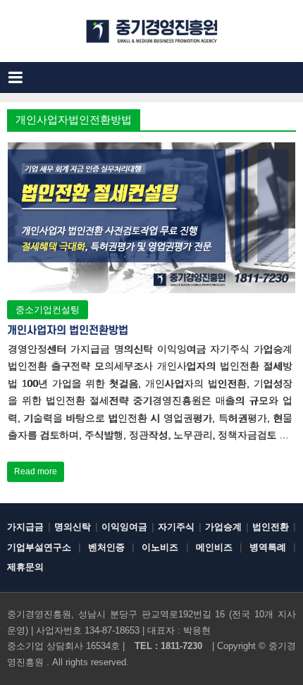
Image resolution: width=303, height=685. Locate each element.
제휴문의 (25, 567)
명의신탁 (72, 527)
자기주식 (176, 527)
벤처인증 (106, 547)
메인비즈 (214, 547)
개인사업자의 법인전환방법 (67, 330)
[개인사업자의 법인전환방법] (152, 151)
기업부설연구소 (39, 547)
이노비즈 (160, 547)
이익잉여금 (124, 527)
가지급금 (25, 527)
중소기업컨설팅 (48, 309)
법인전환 (270, 527)
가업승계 (223, 527)
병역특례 (267, 547)
